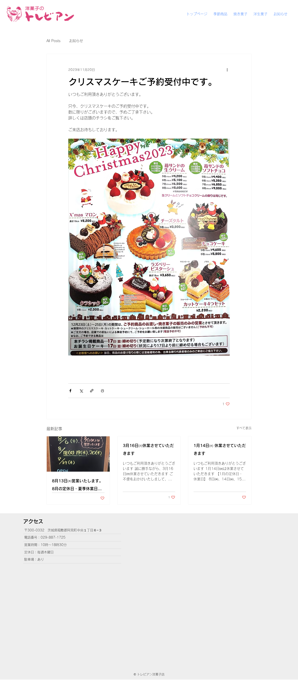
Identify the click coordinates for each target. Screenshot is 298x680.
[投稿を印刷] (102, 391)
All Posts (53, 40)
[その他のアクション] (227, 69)
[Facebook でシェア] (70, 391)
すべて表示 (244, 428)
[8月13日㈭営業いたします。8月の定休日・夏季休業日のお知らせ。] (78, 454)
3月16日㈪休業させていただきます (148, 449)
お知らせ (76, 40)
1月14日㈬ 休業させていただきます (220, 449)
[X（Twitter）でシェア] (81, 391)
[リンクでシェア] (92, 391)
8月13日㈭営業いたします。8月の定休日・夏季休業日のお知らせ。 (77, 486)
